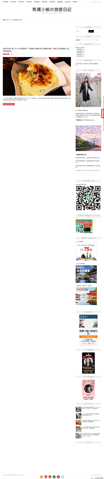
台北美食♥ (13, 1)
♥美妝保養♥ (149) (80, 56)
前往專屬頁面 (88, 363)
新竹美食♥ (21, 1)
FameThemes (99, 475)
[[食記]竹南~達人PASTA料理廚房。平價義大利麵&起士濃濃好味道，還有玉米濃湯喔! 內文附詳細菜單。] (37, 76)
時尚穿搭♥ (52, 1)
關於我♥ (75, 1)
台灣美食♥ (5, 1)
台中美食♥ (29, 1)
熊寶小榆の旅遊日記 (52, 9)
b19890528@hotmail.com (89, 120)
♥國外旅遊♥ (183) (80, 52)
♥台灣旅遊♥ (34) (80, 49)
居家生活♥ (68, 1)
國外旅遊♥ (44, 1)
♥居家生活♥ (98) (80, 54)
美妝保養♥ (60, 1)
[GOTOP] (63, 477)
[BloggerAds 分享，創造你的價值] (88, 355)
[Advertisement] (37, 37)
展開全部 (78, 47)
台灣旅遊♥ (37, 1)
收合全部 (82, 47)
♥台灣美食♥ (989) (80, 51)
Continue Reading (9, 104)
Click (102, 113)
